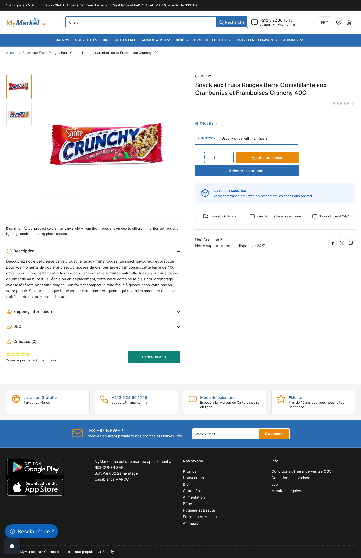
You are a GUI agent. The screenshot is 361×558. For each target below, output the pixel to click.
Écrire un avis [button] (154, 357)
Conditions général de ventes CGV (301, 471)
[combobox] (156, 22)
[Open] (12, 546)
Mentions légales (286, 490)
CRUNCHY (203, 76)
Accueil (11, 53)
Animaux (291, 40)
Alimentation (154, 40)
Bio (106, 40)
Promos (62, 40)
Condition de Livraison (290, 477)
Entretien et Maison (255, 40)
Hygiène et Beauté (210, 40)
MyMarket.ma (30, 552)
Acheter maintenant (247, 170)
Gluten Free (125, 40)
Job (274, 484)
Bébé (180, 40)
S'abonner (274, 433)
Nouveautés (86, 40)
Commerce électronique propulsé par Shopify (79, 552)
